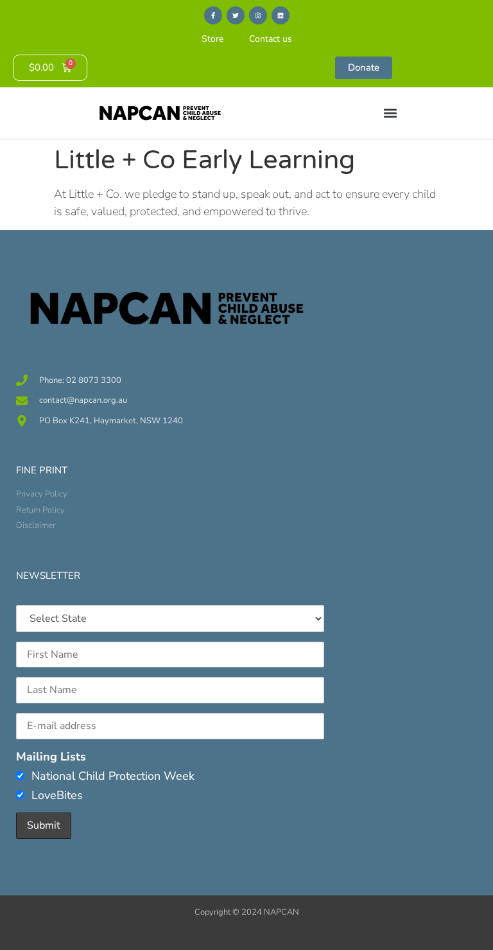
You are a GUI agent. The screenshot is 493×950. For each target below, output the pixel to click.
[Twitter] (236, 15)
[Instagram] (258, 15)
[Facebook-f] (213, 15)
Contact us (270, 39)
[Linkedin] (281, 15)
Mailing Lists (51, 756)
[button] (390, 113)
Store (212, 39)
